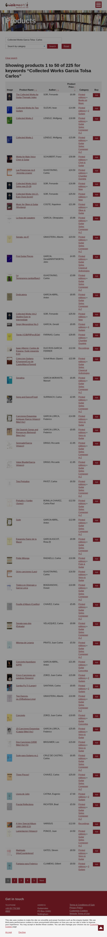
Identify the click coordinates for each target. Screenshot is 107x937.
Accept (8, 932)
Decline (22, 932)
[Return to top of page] (101, 928)
